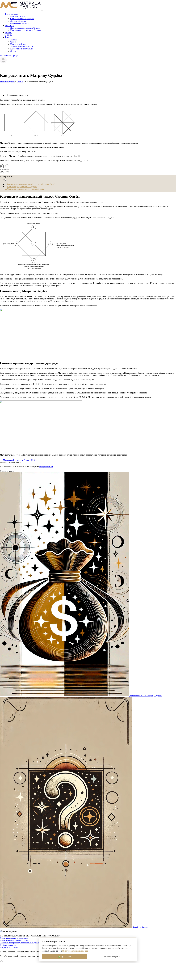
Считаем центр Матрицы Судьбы (22, 186)
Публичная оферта (8, 945)
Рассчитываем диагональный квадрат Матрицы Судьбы (31, 184)
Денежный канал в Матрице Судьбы (145, 696)
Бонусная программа (9, 947)
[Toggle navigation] (42, 10)
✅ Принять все (64, 957)
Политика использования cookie (14, 940)
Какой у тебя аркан (140, 927)
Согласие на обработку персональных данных (20, 943)
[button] (3, 180)
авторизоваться (46, 467)
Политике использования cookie (76, 951)
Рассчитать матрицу (9, 55)
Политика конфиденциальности (14, 938)
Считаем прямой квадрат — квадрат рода (25, 189)
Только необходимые (111, 957)
